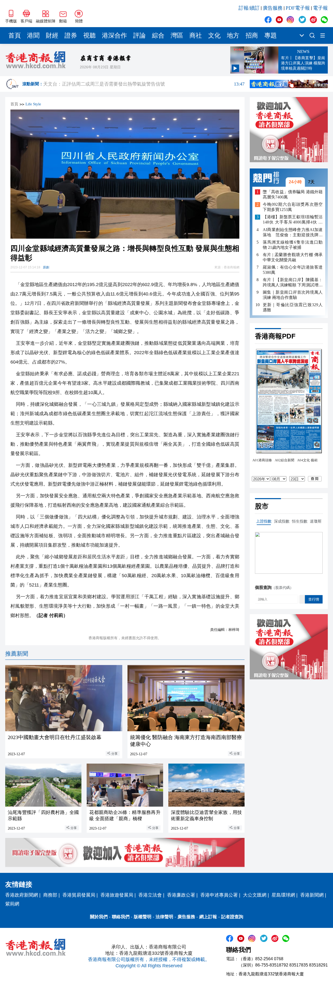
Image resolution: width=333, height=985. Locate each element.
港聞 (33, 35)
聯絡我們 (121, 916)
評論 (139, 35)
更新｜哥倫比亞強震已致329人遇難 (293, 307)
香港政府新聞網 (21, 895)
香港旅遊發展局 (116, 895)
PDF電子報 (298, 8)
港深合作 (114, 35)
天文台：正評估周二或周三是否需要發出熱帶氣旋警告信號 (144, 84)
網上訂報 (208, 916)
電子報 (320, 8)
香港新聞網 (312, 895)
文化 (214, 35)
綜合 (158, 35)
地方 (233, 35)
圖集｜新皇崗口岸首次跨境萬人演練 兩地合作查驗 (293, 295)
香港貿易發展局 (78, 895)
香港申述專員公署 (219, 895)
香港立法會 (150, 895)
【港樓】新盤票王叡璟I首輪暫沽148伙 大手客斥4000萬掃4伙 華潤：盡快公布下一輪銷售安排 (293, 220)
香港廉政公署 (181, 895)
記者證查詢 (232, 916)
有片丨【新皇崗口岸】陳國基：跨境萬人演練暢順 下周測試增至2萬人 (293, 282)
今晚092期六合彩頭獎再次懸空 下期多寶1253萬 (293, 207)
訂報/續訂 (249, 8)
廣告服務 (273, 8)
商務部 (50, 895)
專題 (270, 35)
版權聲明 (142, 916)
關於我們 (99, 916)
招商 (252, 35)
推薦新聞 (16, 653)
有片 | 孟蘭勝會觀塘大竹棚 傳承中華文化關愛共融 (293, 257)
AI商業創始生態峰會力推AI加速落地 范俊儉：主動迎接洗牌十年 (293, 232)
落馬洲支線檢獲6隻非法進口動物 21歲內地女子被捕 (293, 245)
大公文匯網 (254, 895)
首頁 (14, 35)
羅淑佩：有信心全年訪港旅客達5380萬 (293, 270)
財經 (52, 35)
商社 (195, 35)
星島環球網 (283, 895)
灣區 (177, 35)
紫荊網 (12, 904)
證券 (71, 35)
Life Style (33, 104)
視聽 (89, 35)
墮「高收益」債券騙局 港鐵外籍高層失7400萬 (293, 194)
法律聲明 (164, 916)
